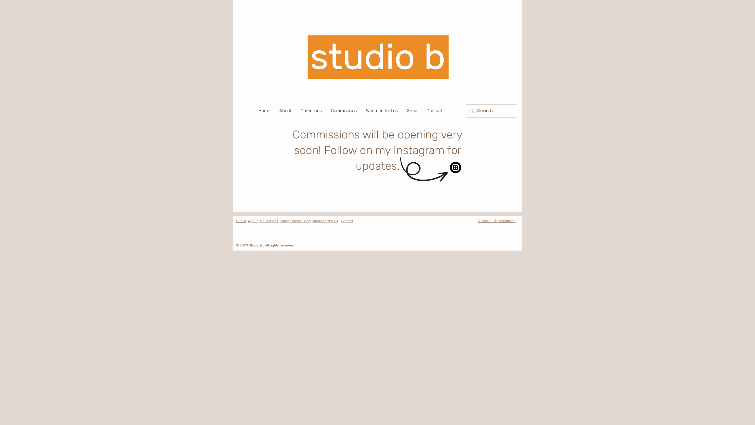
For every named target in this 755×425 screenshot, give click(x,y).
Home (241, 221)
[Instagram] (455, 167)
